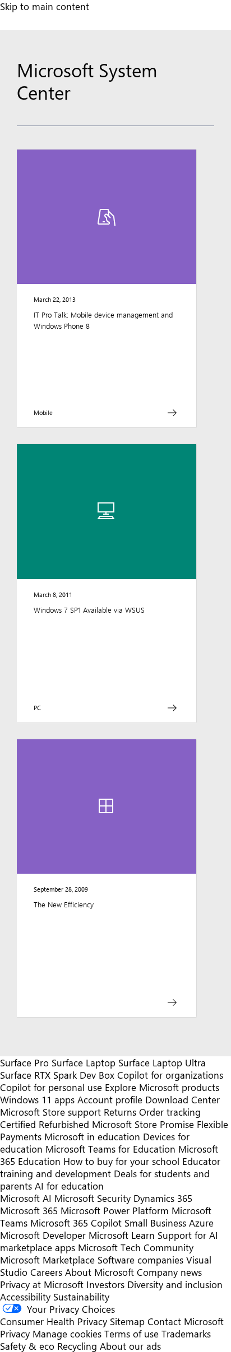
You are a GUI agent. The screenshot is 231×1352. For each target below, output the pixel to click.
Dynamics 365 (162, 1198)
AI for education (69, 1185)
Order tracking (170, 1112)
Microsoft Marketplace (47, 1259)
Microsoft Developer (43, 1235)
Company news (169, 1272)
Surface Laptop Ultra (162, 1062)
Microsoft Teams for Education (110, 1149)
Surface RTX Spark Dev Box (57, 1075)
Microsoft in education (92, 1136)
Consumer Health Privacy (53, 1321)
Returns (120, 1112)
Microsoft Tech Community (135, 1247)
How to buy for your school (121, 1161)
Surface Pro (24, 1062)
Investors (105, 1284)
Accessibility (25, 1296)
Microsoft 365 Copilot (76, 1222)
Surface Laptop (84, 1062)
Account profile (109, 1099)
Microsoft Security (92, 1198)
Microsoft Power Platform (115, 1210)
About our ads (130, 1346)
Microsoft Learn (122, 1235)
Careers (46, 1272)
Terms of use (131, 1333)
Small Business (155, 1222)
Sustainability (81, 1296)
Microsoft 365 (29, 1210)
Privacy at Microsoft (42, 1284)
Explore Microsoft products (162, 1087)
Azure (201, 1222)
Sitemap (127, 1321)
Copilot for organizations (170, 1075)
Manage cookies (67, 1333)
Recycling (77, 1346)
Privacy (16, 1333)
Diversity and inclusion (175, 1284)
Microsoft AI (26, 1198)
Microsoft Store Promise (143, 1124)
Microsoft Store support (50, 1112)
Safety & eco (27, 1346)
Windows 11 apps (37, 1099)
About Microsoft (99, 1272)
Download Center (182, 1099)
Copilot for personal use (51, 1087)
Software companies (140, 1259)
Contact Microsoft (185, 1321)
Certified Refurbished (44, 1124)
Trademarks (186, 1333)
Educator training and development (110, 1167)
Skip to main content (44, 6)
